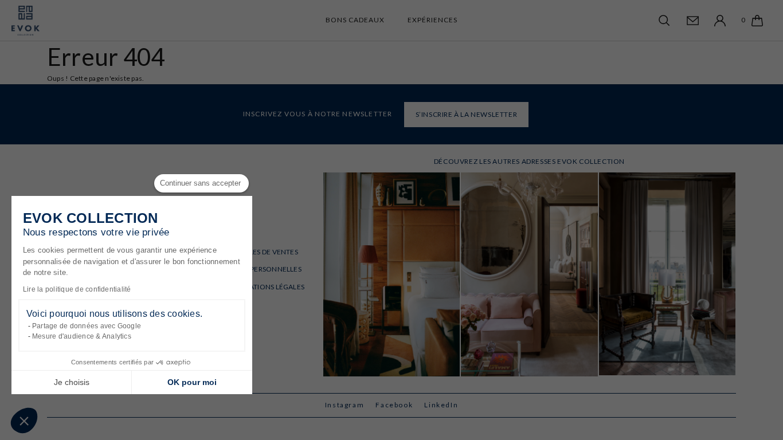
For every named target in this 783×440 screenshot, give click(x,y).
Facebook (394, 404)
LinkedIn (441, 404)
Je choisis (71, 382)
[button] (24, 420)
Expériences (432, 19)
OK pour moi (192, 382)
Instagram (345, 404)
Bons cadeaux (355, 19)
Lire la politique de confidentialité (77, 289)
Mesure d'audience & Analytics (81, 336)
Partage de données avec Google (86, 326)
